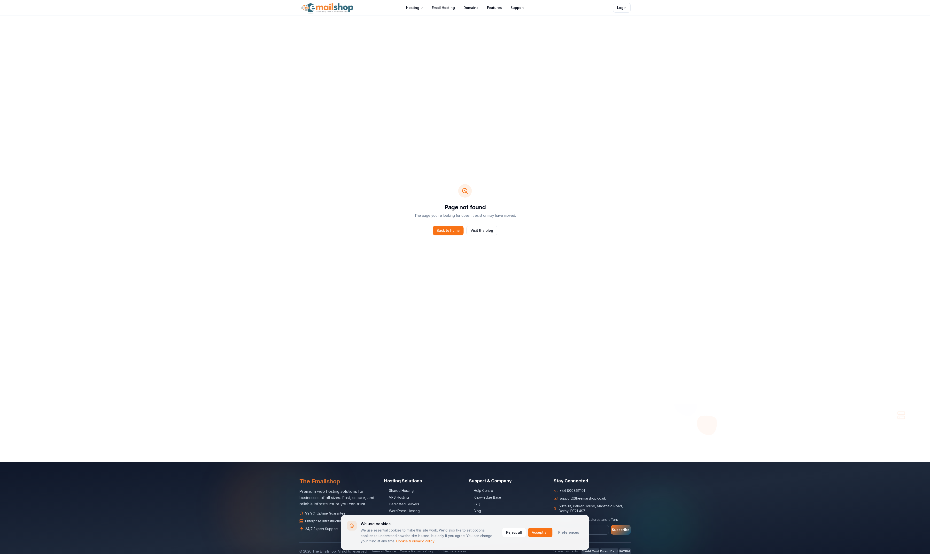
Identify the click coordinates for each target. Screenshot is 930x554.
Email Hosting (443, 8)
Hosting (412, 8)
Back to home (448, 230)
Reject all (514, 532)
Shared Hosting (401, 490)
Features (494, 8)
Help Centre (483, 490)
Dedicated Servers (404, 504)
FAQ (477, 504)
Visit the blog (482, 230)
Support (517, 8)
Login (622, 8)
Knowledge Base (487, 497)
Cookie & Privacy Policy (415, 541)
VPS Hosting (399, 497)
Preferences (568, 532)
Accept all (540, 532)
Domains (471, 8)
